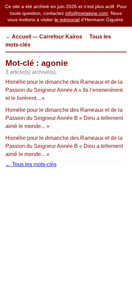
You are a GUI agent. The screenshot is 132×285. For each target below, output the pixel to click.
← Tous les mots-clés (31, 164)
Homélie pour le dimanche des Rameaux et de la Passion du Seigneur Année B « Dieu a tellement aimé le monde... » (64, 118)
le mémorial (67, 19)
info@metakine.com (86, 13)
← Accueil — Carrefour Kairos (43, 37)
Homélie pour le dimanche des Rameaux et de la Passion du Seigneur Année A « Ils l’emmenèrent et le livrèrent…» (64, 90)
